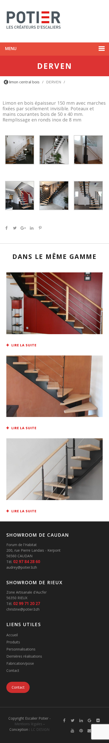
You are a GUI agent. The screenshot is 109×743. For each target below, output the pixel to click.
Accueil (12, 634)
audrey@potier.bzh (21, 567)
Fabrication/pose (20, 663)
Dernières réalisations (24, 656)
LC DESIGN (40, 729)
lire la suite (23, 345)
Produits (13, 642)
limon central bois (24, 81)
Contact (12, 670)
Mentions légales (28, 723)
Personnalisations (20, 649)
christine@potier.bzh (23, 609)
